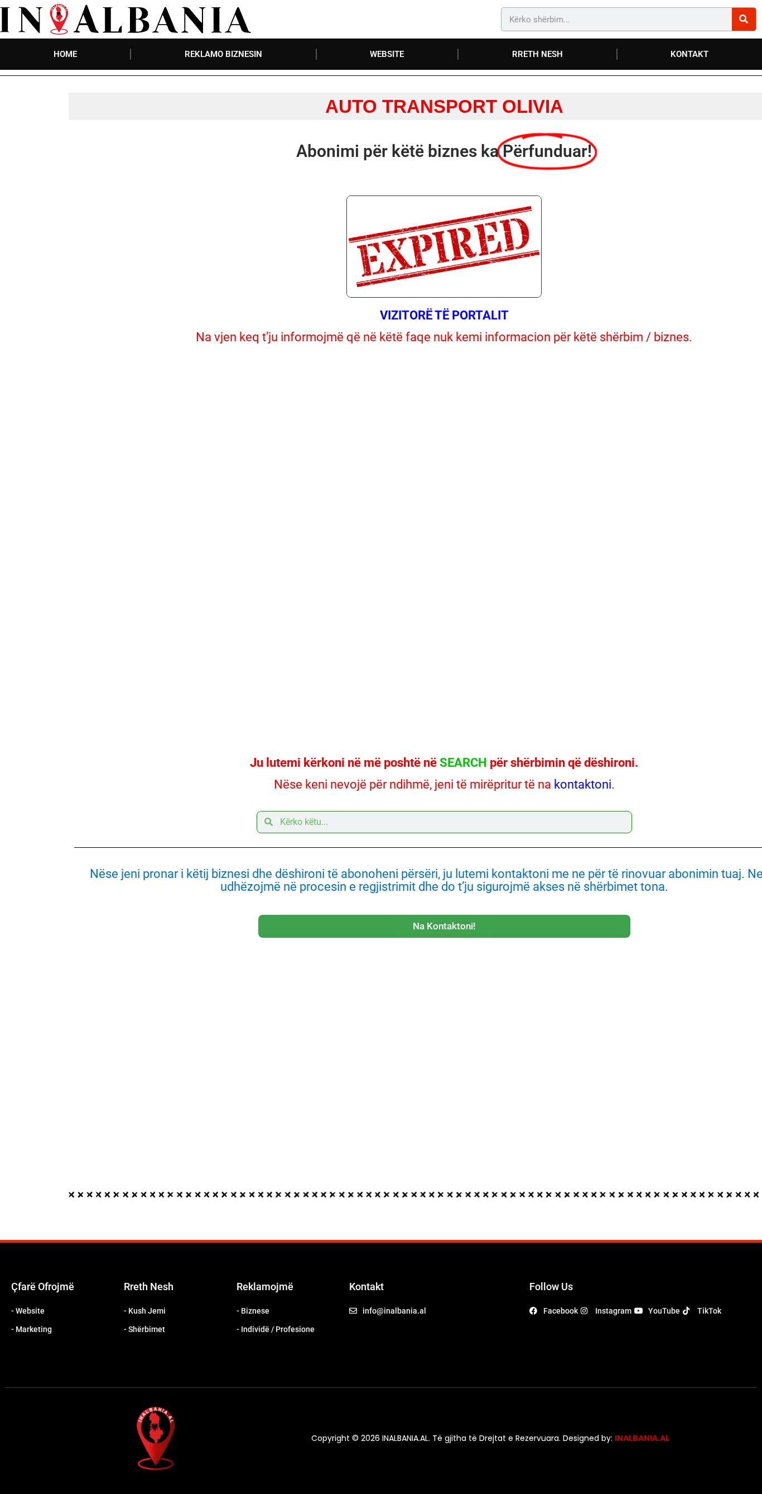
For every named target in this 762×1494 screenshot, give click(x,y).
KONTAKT (689, 54)
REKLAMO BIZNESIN (223, 54)
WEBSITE (387, 54)
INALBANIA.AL (642, 1438)
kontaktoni (582, 784)
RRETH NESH (537, 54)
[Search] (744, 19)
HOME (65, 54)
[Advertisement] (444, 548)
